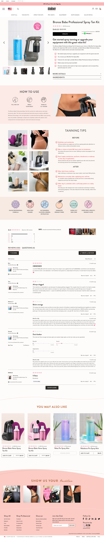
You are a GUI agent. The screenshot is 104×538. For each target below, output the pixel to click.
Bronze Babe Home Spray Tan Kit (11, 449)
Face (5, 523)
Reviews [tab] (14, 248)
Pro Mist (6, 527)
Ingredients (59, 77)
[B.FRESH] (13, 1)
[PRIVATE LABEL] (21, 1)
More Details (59, 73)
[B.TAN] (7, 1)
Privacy (78, 536)
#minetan (66, 481)
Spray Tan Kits (38, 15)
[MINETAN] (2, 1)
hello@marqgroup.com (75, 325)
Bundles (5, 530)
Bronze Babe (6, 525)
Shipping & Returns (91, 536)
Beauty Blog (38, 521)
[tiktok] (89, 518)
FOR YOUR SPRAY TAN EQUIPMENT (84, 533)
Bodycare (6, 521)
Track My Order (39, 527)
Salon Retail (88, 15)
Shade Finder (39, 523)
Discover (39, 516)
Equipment (62, 15)
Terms (83, 536)
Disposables (75, 15)
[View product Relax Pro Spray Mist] (65, 428)
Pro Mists (51, 15)
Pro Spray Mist (19, 523)
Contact (37, 530)
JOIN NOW (71, 525)
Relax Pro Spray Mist (61, 448)
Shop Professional (23, 516)
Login (93, 9)
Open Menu (3, 9)
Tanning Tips (38, 525)
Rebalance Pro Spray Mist (89, 448)
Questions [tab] (28, 248)
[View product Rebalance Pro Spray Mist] (91, 428)
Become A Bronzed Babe (41, 519)
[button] (11, 9)
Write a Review (89, 253)
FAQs (99, 536)
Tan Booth (25, 15)
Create (65, 34)
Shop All (14, 15)
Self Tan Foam (7, 519)
